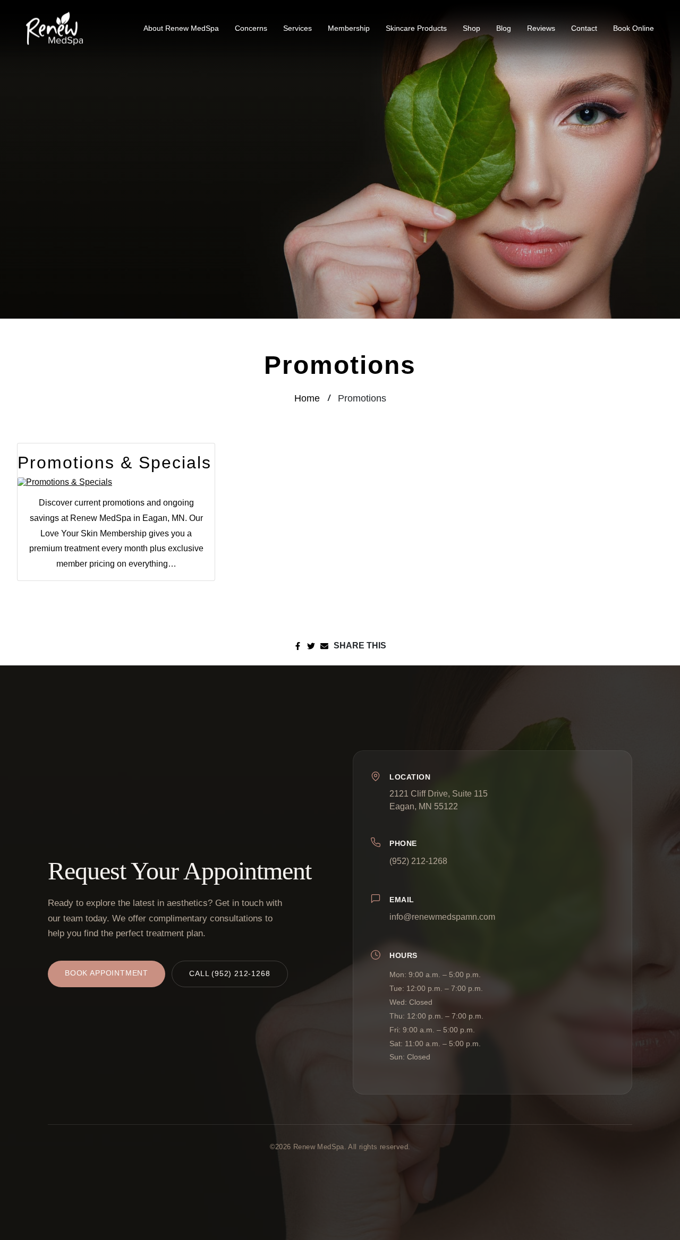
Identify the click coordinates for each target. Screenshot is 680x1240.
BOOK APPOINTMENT (106, 973)
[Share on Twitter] (311, 646)
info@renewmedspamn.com (442, 916)
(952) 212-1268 (418, 860)
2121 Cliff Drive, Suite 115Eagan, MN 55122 (438, 799)
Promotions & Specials (114, 462)
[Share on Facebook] (298, 646)
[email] (324, 646)
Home (307, 398)
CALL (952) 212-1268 (229, 974)
